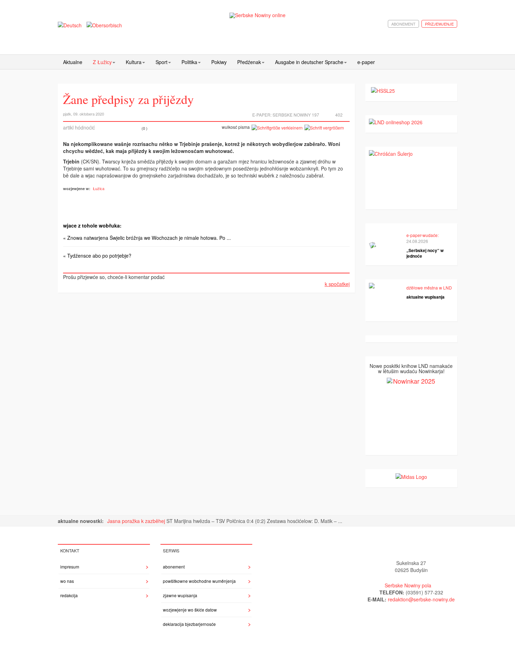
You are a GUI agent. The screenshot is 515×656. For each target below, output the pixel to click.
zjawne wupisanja (180, 595)
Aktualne (72, 61)
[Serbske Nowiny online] (257, 15)
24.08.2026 (417, 241)
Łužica (98, 188)
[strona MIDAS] (411, 476)
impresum (69, 567)
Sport (161, 61)
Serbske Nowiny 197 (296, 115)
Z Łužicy (102, 61)
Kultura (134, 61)
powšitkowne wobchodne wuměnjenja (199, 581)
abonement (403, 24)
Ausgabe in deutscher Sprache (309, 61)
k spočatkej (337, 283)
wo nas (67, 581)
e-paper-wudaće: (422, 235)
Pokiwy (219, 61)
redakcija (69, 595)
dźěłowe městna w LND (429, 288)
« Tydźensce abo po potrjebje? (97, 255)
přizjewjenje (439, 24)
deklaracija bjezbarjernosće (189, 624)
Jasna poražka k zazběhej (136, 520)
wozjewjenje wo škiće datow (190, 610)
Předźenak (249, 61)
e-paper (366, 61)
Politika (189, 61)
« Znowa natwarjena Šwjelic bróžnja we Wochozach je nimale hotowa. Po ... (147, 237)
